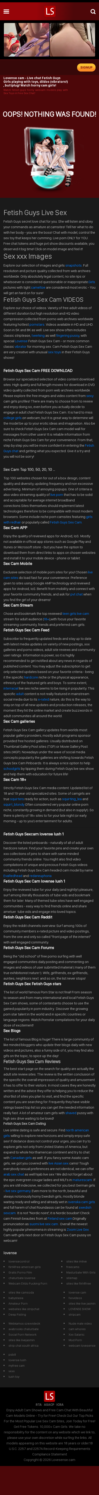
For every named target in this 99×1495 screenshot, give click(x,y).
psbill (12, 1354)
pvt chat (76, 594)
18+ (46, 619)
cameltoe (38, 287)
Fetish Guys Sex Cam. (66, 522)
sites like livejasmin (22, 1340)
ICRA (60, 1404)
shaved (70, 1113)
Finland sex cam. (60, 1218)
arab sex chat (13, 1174)
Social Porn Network (22, 1334)
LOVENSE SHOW (79, 1309)
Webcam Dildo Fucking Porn (28, 1283)
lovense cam (77, 1292)
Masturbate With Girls (81, 1272)
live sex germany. (18, 1191)
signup (86, 67)
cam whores (77, 1329)
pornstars (36, 324)
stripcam (75, 1314)
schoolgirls (11, 768)
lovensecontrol (19, 1261)
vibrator (20, 346)
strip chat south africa (23, 1345)
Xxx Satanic (76, 1334)
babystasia (16, 1298)
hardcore (31, 677)
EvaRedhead (12, 876)
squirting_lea (72, 799)
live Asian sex (59, 1163)
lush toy (14, 1376)
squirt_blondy (13, 804)
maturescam (82, 1180)
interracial (10, 688)
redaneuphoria (40, 876)
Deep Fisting (17, 1314)
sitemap (71, 1278)
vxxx (12, 1371)
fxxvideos (75, 1298)
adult (20, 694)
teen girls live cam (75, 613)
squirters (17, 799)
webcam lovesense (82, 1345)
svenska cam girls (81, 1202)
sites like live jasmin (82, 1303)
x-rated (43, 699)
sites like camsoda (21, 1292)
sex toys (54, 352)
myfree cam (17, 1365)
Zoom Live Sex (78, 1229)
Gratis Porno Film (20, 1272)
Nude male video (80, 1323)
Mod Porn (75, 1340)
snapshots (73, 265)
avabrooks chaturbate (24, 1329)
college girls (12, 418)
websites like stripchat (24, 1309)
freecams (72, 1267)
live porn (56, 494)
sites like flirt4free (78, 1283)
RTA (39, 1404)
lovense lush (17, 1360)
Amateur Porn (18, 1303)
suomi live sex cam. (44, 1224)
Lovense (21, 341)
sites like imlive (76, 1261)
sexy (89, 396)
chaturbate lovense (22, 1278)
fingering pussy (67, 335)
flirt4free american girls (25, 1267)
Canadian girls (21, 1158)
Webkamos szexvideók (24, 1323)
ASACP (49, 1404)
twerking (38, 335)
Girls (91, 282)
